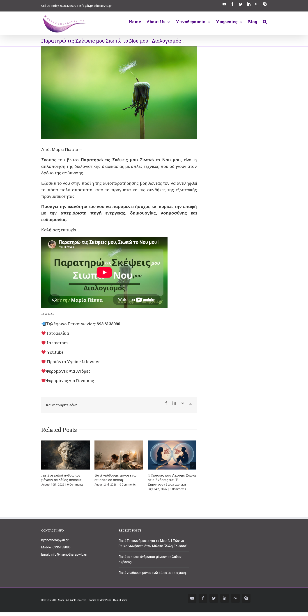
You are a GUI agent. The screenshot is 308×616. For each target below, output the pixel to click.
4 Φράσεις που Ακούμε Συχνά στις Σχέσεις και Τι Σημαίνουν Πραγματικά (172, 479)
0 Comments (75, 484)
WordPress (105, 600)
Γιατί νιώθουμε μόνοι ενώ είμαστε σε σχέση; (115, 477)
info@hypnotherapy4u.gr (95, 5)
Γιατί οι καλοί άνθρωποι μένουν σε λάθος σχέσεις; (61, 477)
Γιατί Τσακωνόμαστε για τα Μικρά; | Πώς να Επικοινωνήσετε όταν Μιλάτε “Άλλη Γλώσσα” (153, 543)
